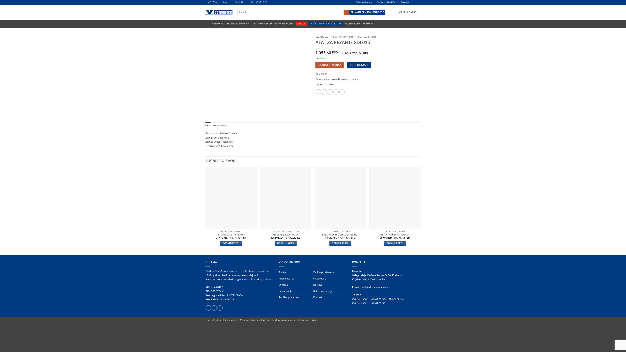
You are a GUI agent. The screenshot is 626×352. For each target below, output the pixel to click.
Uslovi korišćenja (322, 291)
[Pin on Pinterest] (336, 92)
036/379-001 (361, 303)
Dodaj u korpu (330, 65)
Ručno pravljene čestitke (326, 24)
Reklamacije (285, 291)
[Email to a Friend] (330, 92)
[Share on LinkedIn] (342, 92)
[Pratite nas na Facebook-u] (413, 2)
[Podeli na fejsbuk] (318, 92)
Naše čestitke (286, 278)
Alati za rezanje (367, 37)
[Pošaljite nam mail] (419, 2)
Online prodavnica (237, 24)
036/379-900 (379, 299)
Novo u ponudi (263, 24)
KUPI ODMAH (359, 65)
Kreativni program (342, 37)
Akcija (301, 24)
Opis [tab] (207, 126)
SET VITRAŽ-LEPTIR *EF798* (231, 235)
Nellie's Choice (326, 85)
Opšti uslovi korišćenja (387, 2)
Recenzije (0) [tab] (220, 126)
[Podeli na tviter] (324, 92)
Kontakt (368, 24)
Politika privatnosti (364, 2)
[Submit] (346, 12)
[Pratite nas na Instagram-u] (416, 2)
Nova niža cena (284, 24)
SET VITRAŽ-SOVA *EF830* (395, 235)
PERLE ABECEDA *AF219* (285, 235)
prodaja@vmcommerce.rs (375, 287)
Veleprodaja (353, 24)
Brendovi (405, 2)
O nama (283, 285)
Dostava (317, 285)
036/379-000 (361, 299)
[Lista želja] (391, 12)
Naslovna (218, 24)
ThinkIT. (314, 320)
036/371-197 (397, 299)
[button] (409, 12)
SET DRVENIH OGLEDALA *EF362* (340, 235)
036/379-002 (380, 303)
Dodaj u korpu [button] (231, 243)
